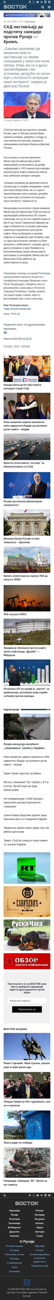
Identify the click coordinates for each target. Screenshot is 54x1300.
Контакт (40, 1250)
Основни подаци (14, 1246)
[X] (34, 2)
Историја (14, 1250)
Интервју (40, 1214)
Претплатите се (27, 1009)
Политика (14, 1219)
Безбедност (14, 1227)
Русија (8, 346)
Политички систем (14, 1254)
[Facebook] (30, 2)
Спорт (39, 1236)
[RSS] (5, 2)
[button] (49, 7)
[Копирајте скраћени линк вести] (27, 332)
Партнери (40, 1246)
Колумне (39, 1219)
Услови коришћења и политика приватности (40, 1258)
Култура (39, 1231)
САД (16, 346)
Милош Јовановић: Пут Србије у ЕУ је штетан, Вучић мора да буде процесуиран (26, 786)
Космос (40, 1223)
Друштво (14, 1231)
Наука (39, 1227)
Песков (25, 346)
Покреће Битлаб (39, 1266)
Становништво (14, 1263)
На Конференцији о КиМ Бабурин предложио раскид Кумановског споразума (23, 802)
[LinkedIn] (45, 2)
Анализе (14, 1236)
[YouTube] (37, 2)
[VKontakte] (41, 2)
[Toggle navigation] (48, 7)
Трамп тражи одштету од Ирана (22, 773)
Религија (14, 1258)
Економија (30, 21)
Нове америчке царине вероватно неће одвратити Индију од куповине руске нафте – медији (26, 760)
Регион (40, 1210)
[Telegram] (49, 2)
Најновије (14, 1210)
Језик (14, 1267)
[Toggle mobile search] (43, 7)
